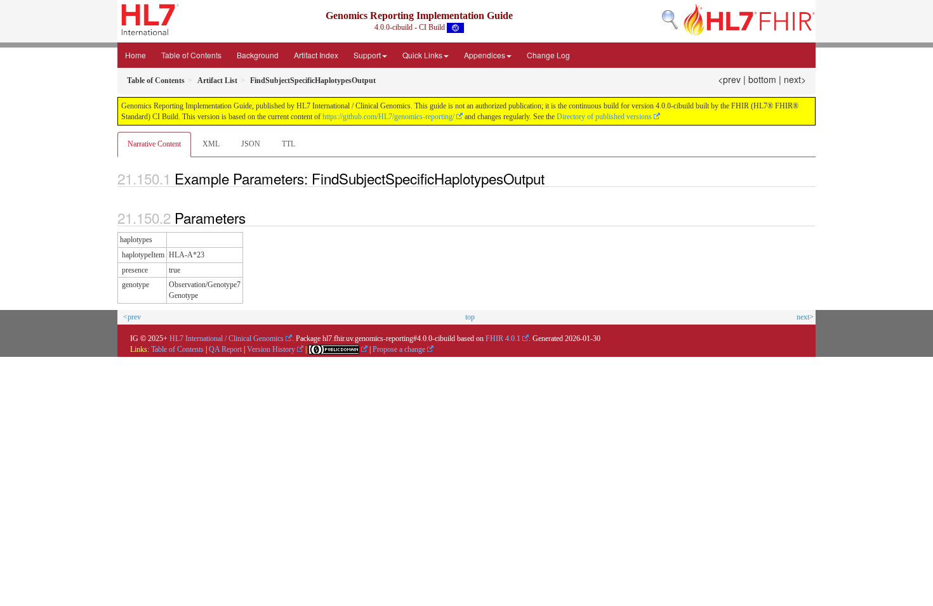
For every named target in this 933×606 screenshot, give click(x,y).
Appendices (484, 54)
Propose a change (399, 349)
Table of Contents (191, 54)
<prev (729, 79)
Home (135, 54)
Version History (271, 349)
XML (211, 143)
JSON (250, 143)
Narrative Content (154, 143)
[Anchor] (552, 178)
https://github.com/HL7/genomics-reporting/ (388, 116)
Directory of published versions (604, 116)
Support (367, 54)
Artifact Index (316, 54)
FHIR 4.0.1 (503, 338)
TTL (288, 143)
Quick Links (422, 54)
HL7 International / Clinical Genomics (226, 338)
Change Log (548, 54)
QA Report (225, 349)
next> (795, 79)
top (470, 317)
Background (258, 54)
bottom (762, 79)
